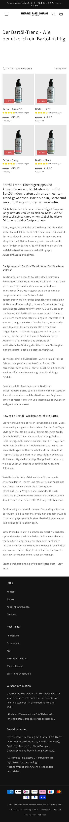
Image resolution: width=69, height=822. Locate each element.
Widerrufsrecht (15, 666)
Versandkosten (21, 762)
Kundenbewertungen (18, 606)
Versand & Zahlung (17, 658)
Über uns (12, 614)
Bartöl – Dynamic (12, 108)
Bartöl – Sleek (43, 160)
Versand (57, 810)
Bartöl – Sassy (10, 160)
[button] (6, 14)
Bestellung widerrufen (19, 673)
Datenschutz (13, 643)
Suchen (11, 599)
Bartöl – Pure (42, 108)
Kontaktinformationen (36, 815)
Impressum (13, 635)
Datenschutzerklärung (21, 810)
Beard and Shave (21, 804)
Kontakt (11, 591)
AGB (9, 650)
